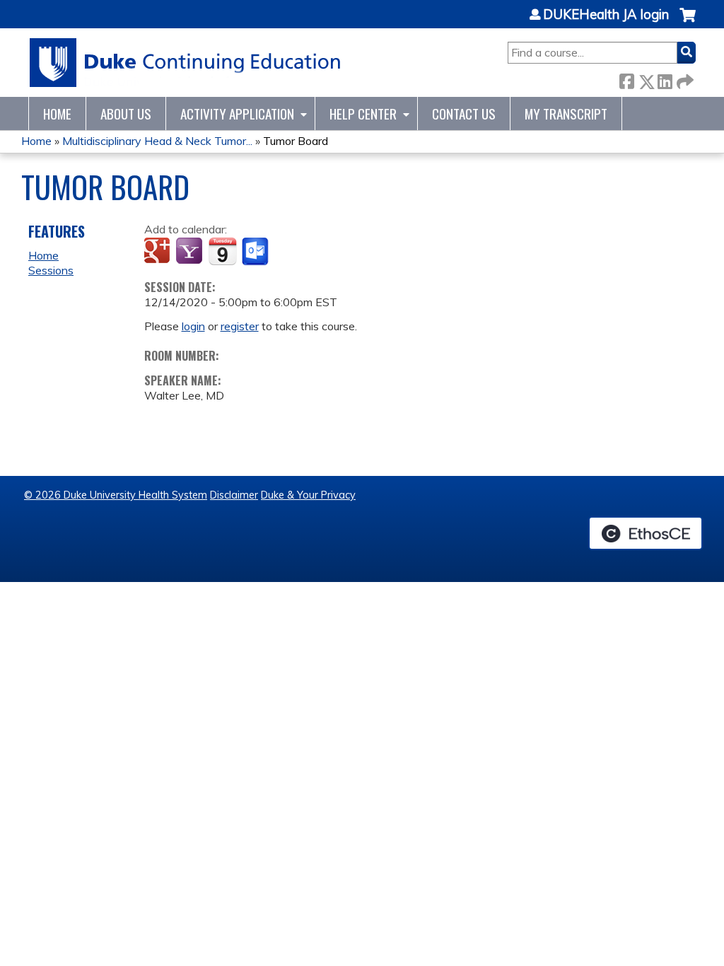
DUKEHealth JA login (606, 14)
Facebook (626, 79)
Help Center (363, 113)
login (193, 326)
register (240, 326)
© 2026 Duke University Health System (115, 495)
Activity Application (237, 113)
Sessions (51, 270)
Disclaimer (234, 495)
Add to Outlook (256, 252)
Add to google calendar (158, 252)
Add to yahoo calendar (190, 252)
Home (57, 113)
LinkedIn (665, 79)
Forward (684, 79)
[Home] (185, 62)
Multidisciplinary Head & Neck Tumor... (157, 141)
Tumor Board (295, 141)
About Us (125, 113)
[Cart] (687, 22)
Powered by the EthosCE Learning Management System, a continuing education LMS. (645, 533)
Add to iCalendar (222, 251)
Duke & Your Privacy (308, 495)
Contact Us (464, 113)
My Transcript (566, 113)
